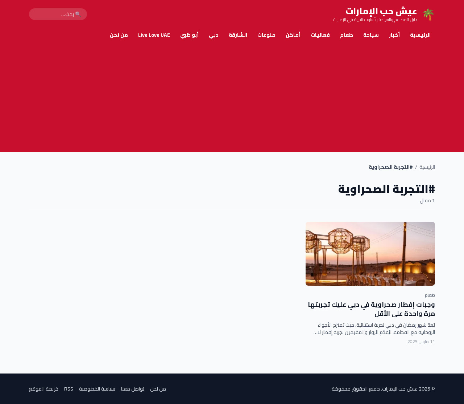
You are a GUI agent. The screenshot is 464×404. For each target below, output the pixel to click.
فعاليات (320, 35)
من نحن (119, 35)
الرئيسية (420, 35)
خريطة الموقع (43, 388)
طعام (346, 35)
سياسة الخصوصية (97, 388)
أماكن (293, 35)
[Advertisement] (232, 97)
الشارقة (238, 35)
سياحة (371, 35)
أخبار (394, 35)
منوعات (266, 35)
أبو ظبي (189, 35)
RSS (68, 388)
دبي (214, 35)
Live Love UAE (154, 35)
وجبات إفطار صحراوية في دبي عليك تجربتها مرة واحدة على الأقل (371, 308)
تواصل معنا (132, 388)
